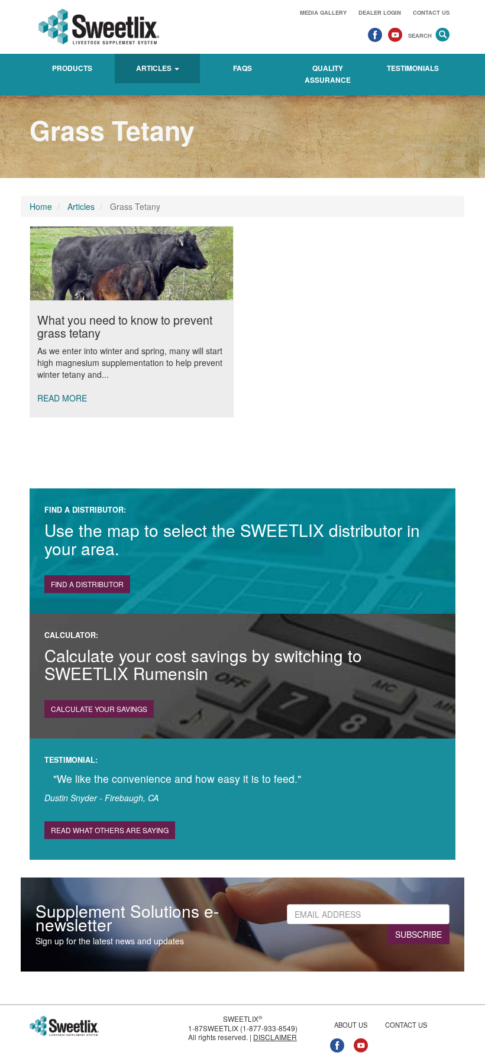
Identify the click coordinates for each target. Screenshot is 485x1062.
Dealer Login (379, 12)
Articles (81, 206)
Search (420, 35)
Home (41, 206)
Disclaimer (275, 1037)
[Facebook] (375, 34)
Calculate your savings (99, 709)
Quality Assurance (328, 74)
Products (72, 68)
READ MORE (62, 398)
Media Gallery (323, 12)
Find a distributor (87, 584)
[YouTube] (395, 34)
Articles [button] (154, 68)
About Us (350, 1024)
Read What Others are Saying (110, 830)
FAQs (242, 68)
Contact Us (431, 12)
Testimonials (413, 68)
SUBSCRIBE (418, 934)
